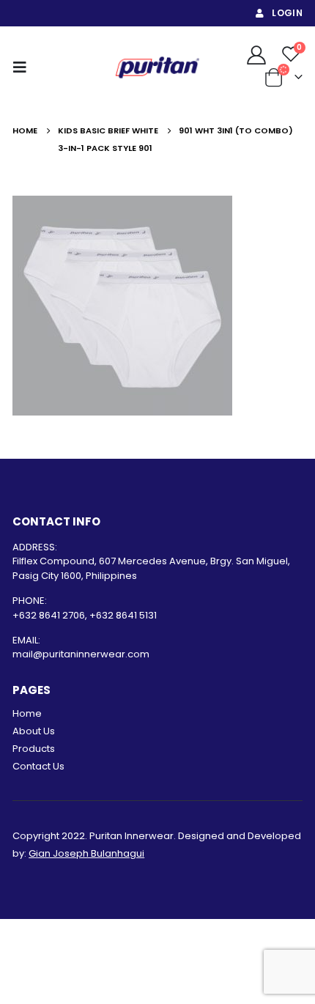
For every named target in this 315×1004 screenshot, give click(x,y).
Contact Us (38, 766)
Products (33, 749)
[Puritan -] (157, 67)
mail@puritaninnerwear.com (80, 654)
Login (287, 13)
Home (27, 713)
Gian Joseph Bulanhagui (86, 853)
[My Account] (256, 54)
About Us (33, 731)
